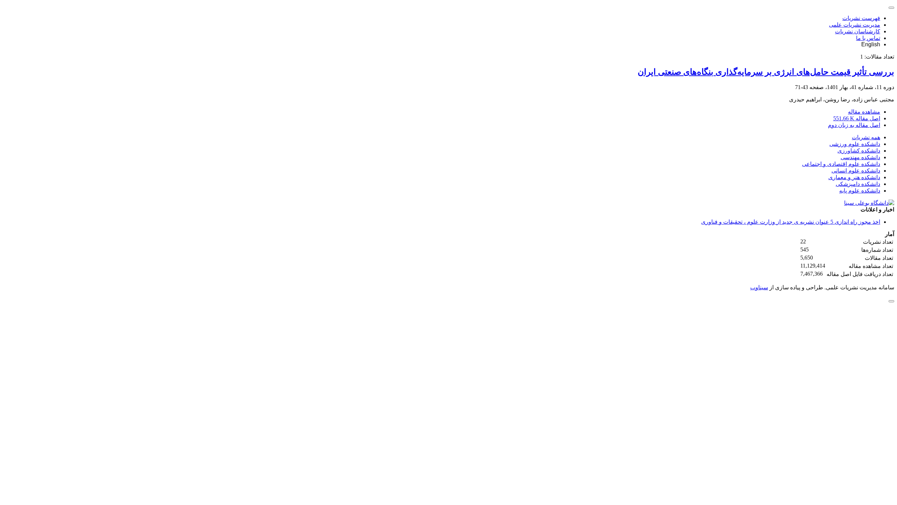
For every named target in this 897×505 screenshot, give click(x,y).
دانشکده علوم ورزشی (854, 144)
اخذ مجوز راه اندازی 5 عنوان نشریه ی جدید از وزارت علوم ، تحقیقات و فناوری (790, 222)
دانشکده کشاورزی (858, 151)
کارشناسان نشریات (857, 31)
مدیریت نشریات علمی (854, 25)
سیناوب (759, 287)
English (870, 44)
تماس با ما (868, 38)
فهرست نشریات (861, 18)
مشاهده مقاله (864, 112)
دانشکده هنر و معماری (854, 177)
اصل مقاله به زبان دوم (854, 125)
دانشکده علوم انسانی (855, 171)
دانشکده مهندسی (860, 157)
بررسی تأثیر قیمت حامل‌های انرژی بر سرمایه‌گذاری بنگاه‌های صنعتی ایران (766, 71)
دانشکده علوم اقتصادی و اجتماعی (841, 164)
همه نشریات (866, 137)
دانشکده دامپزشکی (858, 184)
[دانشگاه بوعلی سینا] (869, 203)
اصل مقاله (856, 118)
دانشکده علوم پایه (859, 191)
